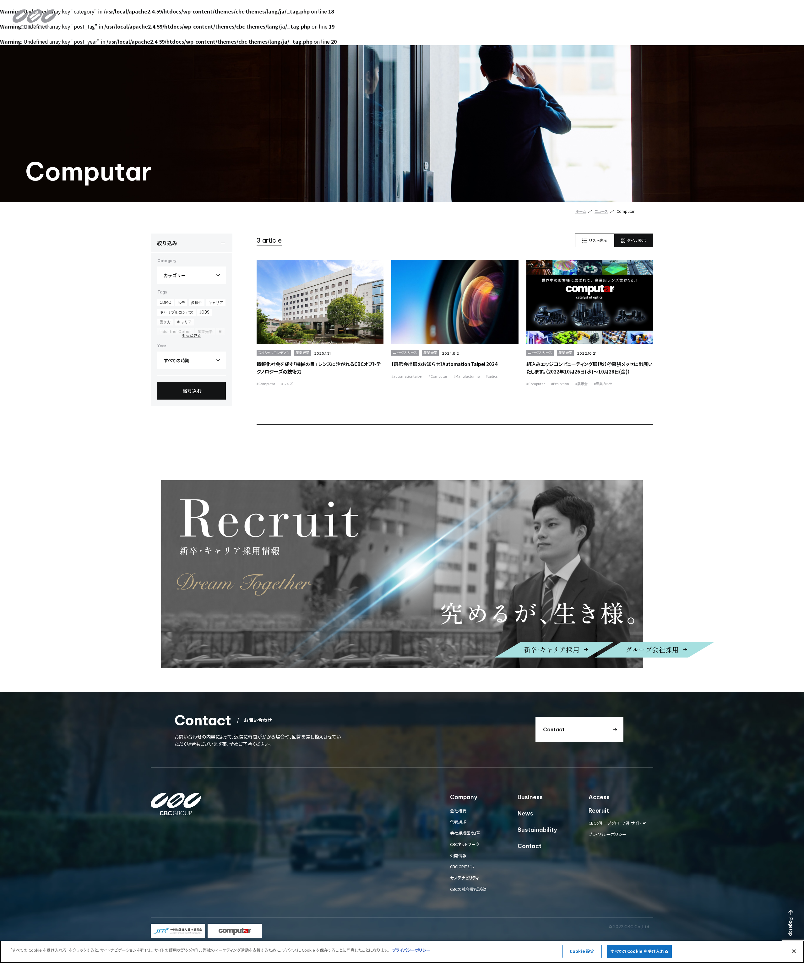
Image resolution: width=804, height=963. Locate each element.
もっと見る (191, 335)
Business (602, 14)
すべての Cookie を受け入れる (639, 951)
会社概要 (458, 811)
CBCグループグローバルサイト (615, 823)
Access (697, 14)
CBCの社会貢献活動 (468, 889)
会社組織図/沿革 (465, 833)
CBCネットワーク (464, 844)
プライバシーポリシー (607, 834)
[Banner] (178, 931)
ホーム (580, 211)
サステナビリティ (464, 878)
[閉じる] (794, 951)
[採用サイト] (402, 574)
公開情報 (458, 855)
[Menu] (783, 14)
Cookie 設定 (582, 951)
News (629, 14)
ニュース (601, 211)
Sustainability (661, 14)
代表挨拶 (458, 822)
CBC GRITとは (462, 866)
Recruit (724, 14)
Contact (753, 14)
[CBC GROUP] (35, 19)
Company (569, 14)
